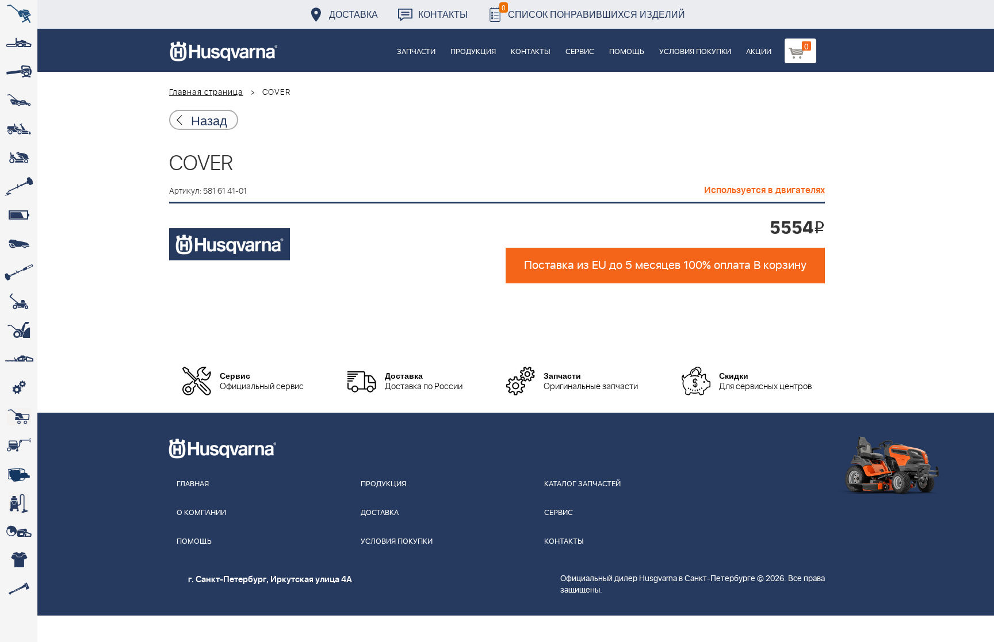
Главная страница (206, 92)
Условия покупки (695, 52)
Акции (758, 52)
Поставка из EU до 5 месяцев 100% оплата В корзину (665, 265)
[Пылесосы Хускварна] (18, 503)
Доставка (353, 14)
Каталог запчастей (582, 484)
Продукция (473, 52)
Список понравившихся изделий (593, 11)
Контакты (443, 14)
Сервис (579, 52)
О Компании (201, 513)
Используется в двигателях (764, 190)
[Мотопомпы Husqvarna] (18, 474)
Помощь (626, 52)
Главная (193, 484)
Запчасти (416, 52)
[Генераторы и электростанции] (18, 416)
